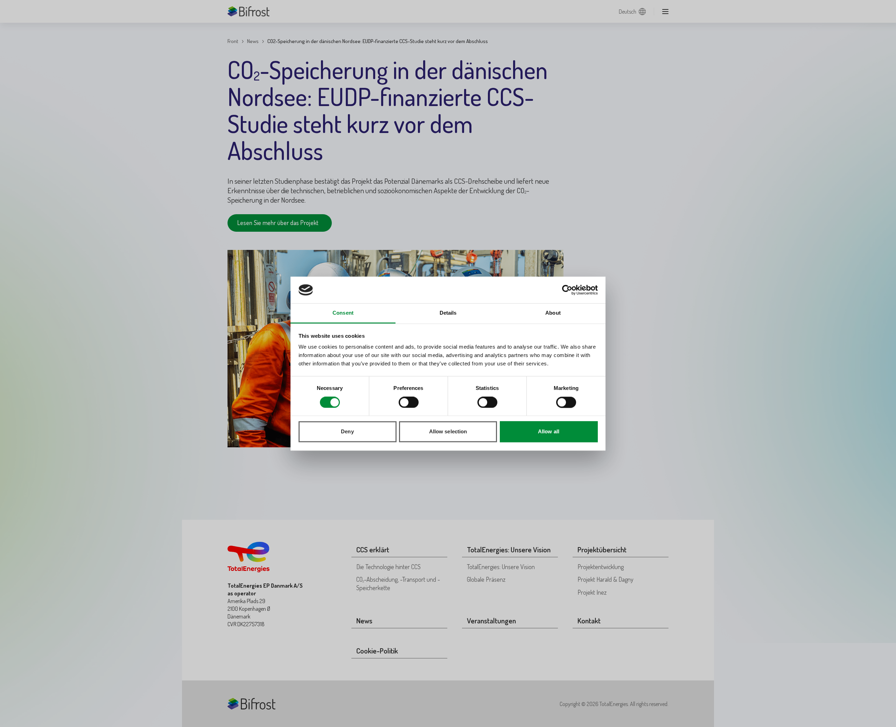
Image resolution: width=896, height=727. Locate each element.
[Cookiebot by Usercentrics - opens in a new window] (567, 290)
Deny (347, 432)
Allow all (548, 432)
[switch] (409, 402)
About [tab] (553, 313)
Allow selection (448, 432)
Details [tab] (448, 313)
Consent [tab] (343, 313)
